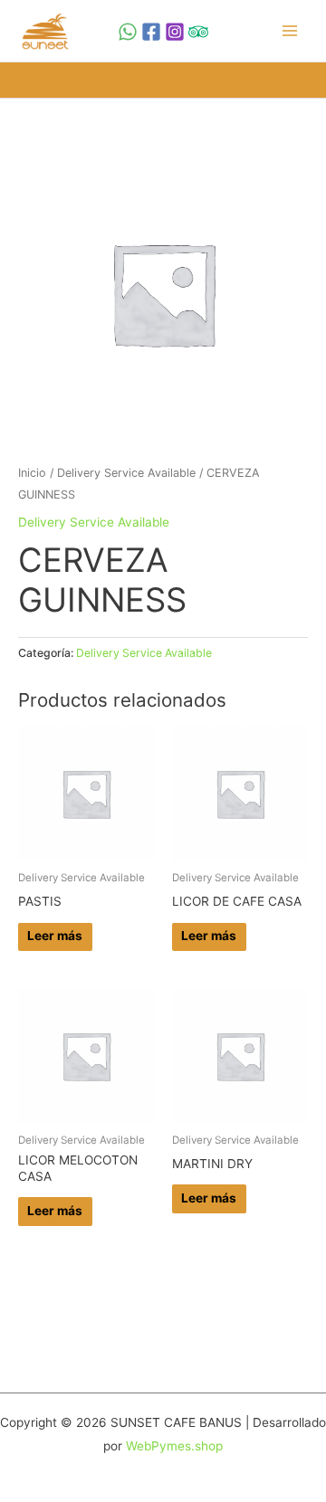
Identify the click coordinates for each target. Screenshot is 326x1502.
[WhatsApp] (128, 32)
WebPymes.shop (174, 1446)
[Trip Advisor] (198, 32)
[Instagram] (175, 32)
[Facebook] (151, 32)
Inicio (32, 473)
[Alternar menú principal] (290, 31)
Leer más (54, 935)
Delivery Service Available (126, 473)
